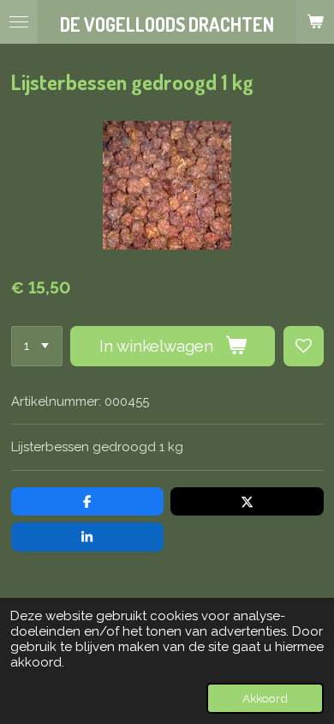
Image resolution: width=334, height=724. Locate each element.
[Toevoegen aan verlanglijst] (303, 346)
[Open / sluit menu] (19, 22)
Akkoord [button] (265, 698)
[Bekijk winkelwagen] (315, 22)
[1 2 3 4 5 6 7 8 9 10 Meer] (37, 346)
